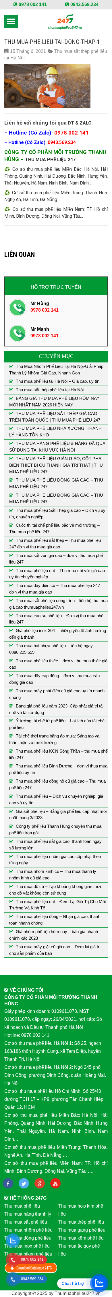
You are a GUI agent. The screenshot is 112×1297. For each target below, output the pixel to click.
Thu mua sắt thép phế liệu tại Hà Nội (50, 389)
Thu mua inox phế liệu (27, 1246)
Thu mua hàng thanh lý (27, 1214)
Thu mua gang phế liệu (81, 1230)
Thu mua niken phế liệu (28, 1254)
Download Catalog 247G (31, 1267)
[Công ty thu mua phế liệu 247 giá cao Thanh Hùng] (65, 21)
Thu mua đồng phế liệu (27, 1238)
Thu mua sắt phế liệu (25, 1222)
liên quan (19, 254)
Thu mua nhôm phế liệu (28, 1230)
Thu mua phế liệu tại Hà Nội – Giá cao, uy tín (57, 381)
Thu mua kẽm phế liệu (81, 1238)
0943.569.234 (84, 4)
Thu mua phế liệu (22, 1206)
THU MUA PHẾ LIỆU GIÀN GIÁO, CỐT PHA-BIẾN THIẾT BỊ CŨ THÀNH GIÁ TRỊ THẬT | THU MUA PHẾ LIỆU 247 (56, 465)
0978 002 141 (32, 4)
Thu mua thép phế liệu (81, 1222)
